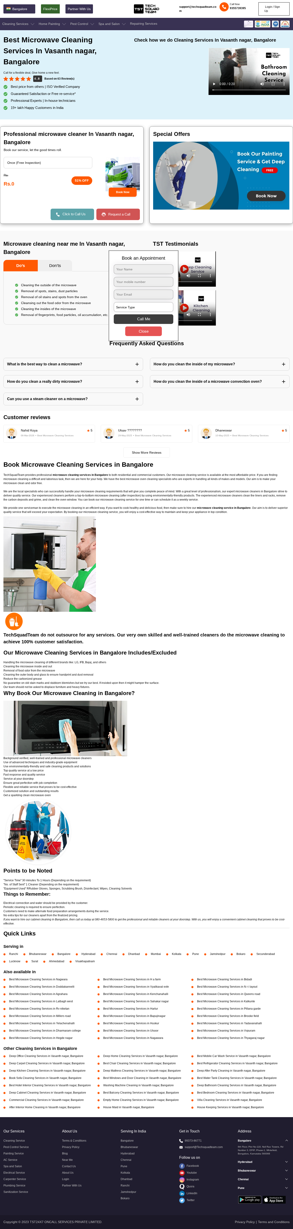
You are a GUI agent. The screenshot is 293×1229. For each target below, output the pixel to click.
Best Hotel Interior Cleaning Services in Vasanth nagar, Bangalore (50, 1085)
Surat (34, 961)
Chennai (111, 954)
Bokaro (240, 954)
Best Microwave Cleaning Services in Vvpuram (226, 1030)
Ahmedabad (56, 961)
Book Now (122, 192)
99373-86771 (193, 1140)
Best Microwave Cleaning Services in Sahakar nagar (136, 1001)
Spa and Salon (109, 24)
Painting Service (13, 1153)
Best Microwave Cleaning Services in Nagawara (133, 1038)
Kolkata (176, 954)
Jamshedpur (217, 954)
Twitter (190, 1200)
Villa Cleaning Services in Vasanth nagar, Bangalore (229, 1100)
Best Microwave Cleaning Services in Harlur (130, 1008)
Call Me (143, 319)
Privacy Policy (70, 1147)
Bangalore (64, 954)
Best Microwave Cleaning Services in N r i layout (227, 986)
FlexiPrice (50, 9)
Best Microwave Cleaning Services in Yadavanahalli (229, 1023)
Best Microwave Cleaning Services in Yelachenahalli (42, 1023)
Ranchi (13, 954)
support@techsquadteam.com (197, 9)
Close (144, 331)
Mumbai (156, 954)
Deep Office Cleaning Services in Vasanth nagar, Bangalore (46, 1056)
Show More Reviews (146, 452)
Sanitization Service (15, 1192)
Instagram (192, 1179)
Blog (65, 1153)
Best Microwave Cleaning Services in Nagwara (38, 979)
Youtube (191, 1172)
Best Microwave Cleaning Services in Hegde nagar (41, 1038)
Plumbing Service (14, 1185)
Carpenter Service (14, 1179)
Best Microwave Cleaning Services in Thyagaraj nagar (231, 1038)
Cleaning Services (15, 24)
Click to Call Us (74, 214)
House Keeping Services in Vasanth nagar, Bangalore (230, 1107)
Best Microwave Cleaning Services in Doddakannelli (41, 986)
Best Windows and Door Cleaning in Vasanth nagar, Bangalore (142, 1078)
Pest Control (79, 24)
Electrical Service (14, 1172)
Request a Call (119, 214)
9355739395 (238, 8)
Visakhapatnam (85, 961)
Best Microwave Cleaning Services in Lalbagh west (41, 1001)
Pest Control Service (16, 1147)
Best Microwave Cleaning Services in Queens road (228, 994)
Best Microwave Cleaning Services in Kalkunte (226, 1001)
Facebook (192, 1165)
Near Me (67, 1160)
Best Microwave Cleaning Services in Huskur (131, 1023)
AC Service (10, 1160)
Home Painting (50, 24)
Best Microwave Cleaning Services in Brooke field (228, 1016)
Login (65, 1179)
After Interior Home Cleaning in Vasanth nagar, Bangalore (45, 1107)
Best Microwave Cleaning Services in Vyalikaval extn (136, 986)
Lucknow (14, 961)
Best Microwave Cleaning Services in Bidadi (224, 979)
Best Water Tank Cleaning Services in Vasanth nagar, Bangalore (237, 1078)
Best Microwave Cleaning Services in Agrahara (38, 994)
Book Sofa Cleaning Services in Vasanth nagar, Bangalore (45, 1078)
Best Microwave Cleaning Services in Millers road (40, 1016)
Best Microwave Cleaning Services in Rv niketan (39, 1008)
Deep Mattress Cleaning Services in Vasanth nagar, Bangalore (142, 1070)
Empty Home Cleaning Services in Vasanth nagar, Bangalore (141, 1100)
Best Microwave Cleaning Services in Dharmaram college (45, 1030)
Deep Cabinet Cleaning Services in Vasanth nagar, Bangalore (47, 1092)
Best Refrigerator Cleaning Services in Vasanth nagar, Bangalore (237, 1063)
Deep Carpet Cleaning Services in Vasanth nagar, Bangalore (47, 1063)
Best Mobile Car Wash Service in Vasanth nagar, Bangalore (234, 1056)
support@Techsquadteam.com (204, 1147)
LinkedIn (191, 1193)
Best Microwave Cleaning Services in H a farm (132, 979)
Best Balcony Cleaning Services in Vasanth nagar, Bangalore (141, 1092)
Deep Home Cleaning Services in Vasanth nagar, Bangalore (140, 1056)
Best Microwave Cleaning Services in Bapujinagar (134, 1016)
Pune (195, 954)
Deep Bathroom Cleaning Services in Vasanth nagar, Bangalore (236, 1085)
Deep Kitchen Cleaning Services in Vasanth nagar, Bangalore (47, 1070)
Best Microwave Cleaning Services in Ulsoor (130, 1030)
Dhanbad (134, 954)
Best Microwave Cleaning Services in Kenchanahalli (135, 994)
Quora (190, 1186)
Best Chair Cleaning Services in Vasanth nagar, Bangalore (139, 1063)
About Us (67, 1172)
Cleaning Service (14, 1140)
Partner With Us (79, 9)
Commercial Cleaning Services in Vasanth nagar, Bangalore (46, 1100)
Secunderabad (265, 954)
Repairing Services (143, 23)
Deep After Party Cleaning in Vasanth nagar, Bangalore (231, 1070)
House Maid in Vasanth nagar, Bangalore (128, 1107)
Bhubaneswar (37, 954)
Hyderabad (88, 954)
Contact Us (69, 1166)
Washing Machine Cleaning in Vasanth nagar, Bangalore (138, 1085)
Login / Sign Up (272, 9)
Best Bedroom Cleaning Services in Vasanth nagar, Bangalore (235, 1092)
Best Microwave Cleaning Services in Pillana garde (229, 1008)
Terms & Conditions (74, 1140)
